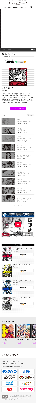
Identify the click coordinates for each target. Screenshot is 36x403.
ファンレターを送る (18, 108)
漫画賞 (21, 7)
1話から (31, 115)
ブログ (27, 7)
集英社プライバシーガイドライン (10, 363)
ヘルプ (22, 363)
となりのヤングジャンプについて (10, 361)
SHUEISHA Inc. (10, 366)
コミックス (15, 7)
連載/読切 (9, 7)
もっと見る (17, 205)
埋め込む (21, 62)
